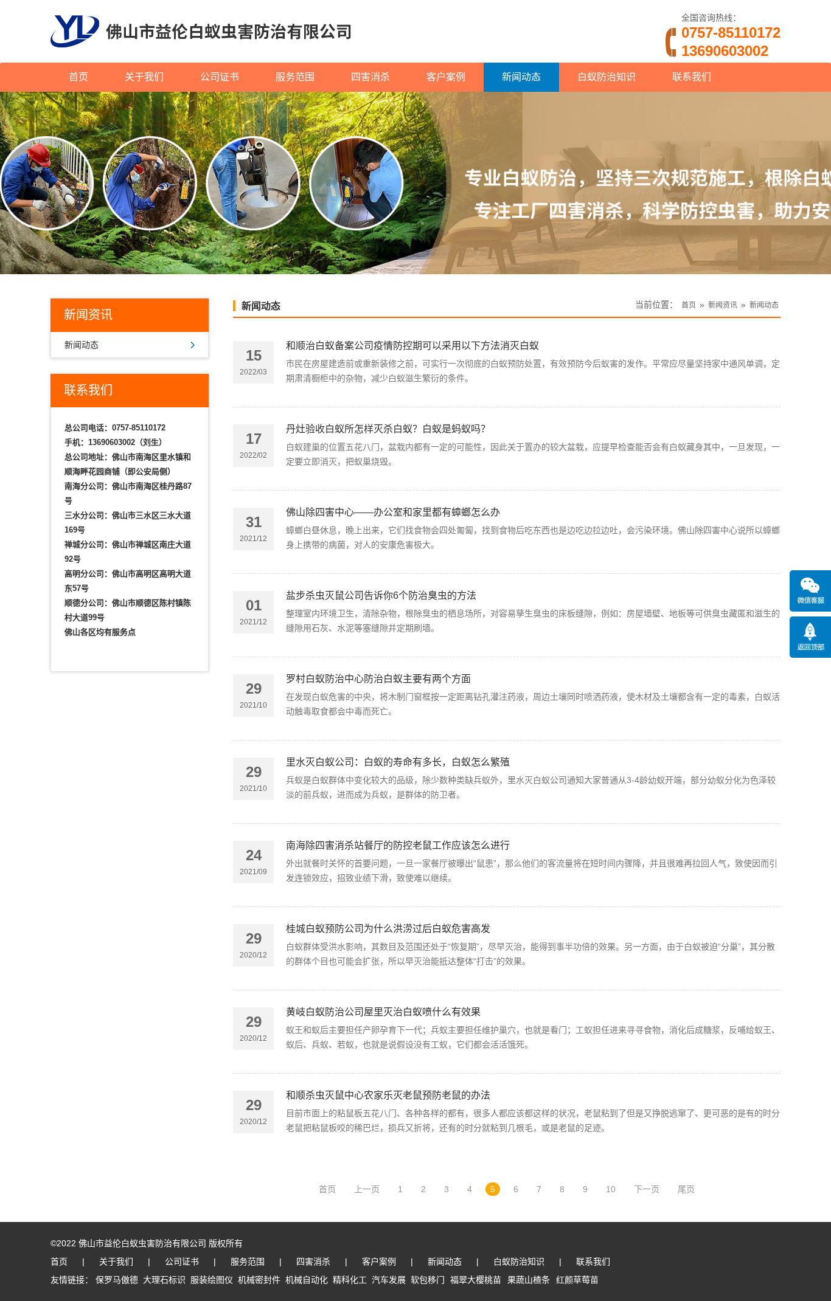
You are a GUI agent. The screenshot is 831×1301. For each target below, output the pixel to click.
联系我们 (691, 77)
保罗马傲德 (117, 1280)
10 (611, 1189)
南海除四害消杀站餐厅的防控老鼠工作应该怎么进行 (398, 845)
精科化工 (350, 1280)
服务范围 (295, 77)
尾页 (686, 1189)
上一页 (367, 1189)
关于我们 (144, 77)
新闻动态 (521, 77)
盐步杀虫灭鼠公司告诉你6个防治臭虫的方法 (381, 595)
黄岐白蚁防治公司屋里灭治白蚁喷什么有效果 (383, 1012)
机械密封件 (259, 1280)
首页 (78, 77)
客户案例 (445, 77)
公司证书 (219, 77)
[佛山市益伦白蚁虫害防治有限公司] (200, 58)
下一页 (646, 1189)
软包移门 (428, 1280)
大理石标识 (164, 1280)
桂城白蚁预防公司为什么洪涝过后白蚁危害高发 (388, 928)
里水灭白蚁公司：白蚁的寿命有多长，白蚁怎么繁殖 (398, 762)
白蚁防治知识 (606, 77)
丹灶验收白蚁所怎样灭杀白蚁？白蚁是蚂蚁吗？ (388, 429)
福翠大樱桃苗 (475, 1280)
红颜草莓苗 (577, 1280)
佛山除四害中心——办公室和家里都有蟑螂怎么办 (393, 512)
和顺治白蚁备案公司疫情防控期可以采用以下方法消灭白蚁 (412, 345)
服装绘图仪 (211, 1280)
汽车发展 (389, 1280)
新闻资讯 (722, 305)
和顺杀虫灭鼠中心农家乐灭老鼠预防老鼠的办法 (388, 1095)
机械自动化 (306, 1280)
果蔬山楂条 (528, 1280)
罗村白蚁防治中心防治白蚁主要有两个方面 (378, 679)
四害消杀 (370, 77)
